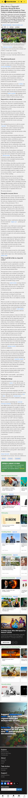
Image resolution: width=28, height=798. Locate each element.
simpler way (14, 221)
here (24, 394)
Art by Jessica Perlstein (22, 746)
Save (12, 27)
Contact (3, 761)
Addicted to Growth (7, 47)
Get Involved (4, 768)
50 (7, 731)
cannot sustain (13, 283)
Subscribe (6, 727)
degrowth (4, 126)
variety (11, 383)
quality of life (4, 255)
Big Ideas (4, 458)
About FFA (3, 760)
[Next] (16, 642)
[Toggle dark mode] (21, 1)
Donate (3, 776)
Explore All (11, 494)
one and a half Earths (6, 66)
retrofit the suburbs (19, 359)
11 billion (21, 84)
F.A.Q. (2, 763)
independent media (11, 715)
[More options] (18, 488)
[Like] (2, 27)
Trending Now (4, 755)
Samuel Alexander (7, 25)
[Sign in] (24, 1)
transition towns (17, 396)
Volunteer (3, 770)
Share (18, 27)
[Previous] (13, 642)
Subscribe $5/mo (5, 775)
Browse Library (4, 751)
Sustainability (17, 458)
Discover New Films (6, 753)
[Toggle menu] (2, 1)
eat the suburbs (20, 309)
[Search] (18, 1)
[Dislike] (5, 27)
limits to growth (11, 93)
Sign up (19, 789)
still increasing (6, 155)
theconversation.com (18, 25)
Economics (10, 458)
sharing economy (12, 346)
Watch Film (6, 642)
